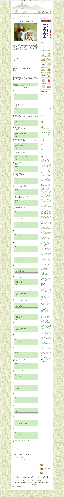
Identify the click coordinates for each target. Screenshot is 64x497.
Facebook (41, 217)
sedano (50, 329)
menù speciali (49, 262)
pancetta (50, 275)
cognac (49, 199)
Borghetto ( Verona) (48, 173)
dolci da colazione (21, 85)
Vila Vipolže (42, 353)
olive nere (42, 272)
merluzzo (47, 263)
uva (45, 350)
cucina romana (48, 207)
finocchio (44, 222)
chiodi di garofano (49, 192)
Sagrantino (49, 318)
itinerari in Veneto (47, 243)
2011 (42, 153)
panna (50, 277)
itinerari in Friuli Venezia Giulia (46, 239)
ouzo (50, 274)
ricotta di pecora (45, 313)
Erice (44, 216)
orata (50, 272)
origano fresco (46, 273)
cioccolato (48, 193)
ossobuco (42, 274)
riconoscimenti (48, 311)
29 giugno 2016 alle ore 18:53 (21, 359)
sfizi (43, 334)
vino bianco (49, 353)
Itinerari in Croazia (47, 236)
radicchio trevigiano (43, 307)
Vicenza (50, 351)
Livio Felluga (44, 252)
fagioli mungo (49, 218)
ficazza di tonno (49, 221)
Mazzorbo (49, 259)
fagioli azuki (47, 217)
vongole (41, 355)
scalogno (49, 325)
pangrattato (42, 277)
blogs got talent (47, 171)
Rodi (42, 315)
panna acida (44, 278)
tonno (45, 344)
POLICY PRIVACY (27, 16)
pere (50, 286)
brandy (44, 174)
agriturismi (50, 159)
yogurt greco (42, 356)
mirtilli (46, 264)
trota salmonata (44, 347)
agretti (47, 159)
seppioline (44, 332)
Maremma (43, 257)
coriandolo (49, 203)
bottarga (42, 174)
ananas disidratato (49, 162)
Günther (16, 404)
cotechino (46, 204)
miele (43, 264)
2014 (42, 149)
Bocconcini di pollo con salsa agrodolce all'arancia (46, 472)
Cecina (47, 188)
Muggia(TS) (42, 269)
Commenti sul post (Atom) (19, 457)
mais (45, 255)
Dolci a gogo (16, 322)
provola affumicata (43, 304)
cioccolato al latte (43, 194)
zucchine (42, 359)
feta (41, 221)
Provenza (47, 303)
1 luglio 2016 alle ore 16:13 (22, 434)
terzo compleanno (49, 342)
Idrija (47, 233)
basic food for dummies (46, 168)
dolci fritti (42, 214)
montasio (46, 266)
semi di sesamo (49, 330)
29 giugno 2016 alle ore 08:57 (22, 264)
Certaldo (42, 190)
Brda (50, 174)
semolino (42, 331)
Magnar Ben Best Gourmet (46, 254)
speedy (50, 337)
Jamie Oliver (42, 245)
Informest (46, 234)
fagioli (44, 217)
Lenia (15, 392)
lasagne (45, 248)
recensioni (43, 309)
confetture (46, 202)
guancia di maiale (49, 231)
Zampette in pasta (17, 346)
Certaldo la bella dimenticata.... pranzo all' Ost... (46, 138)
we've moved (47, 355)
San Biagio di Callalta (47, 322)
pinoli (49, 291)
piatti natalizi (47, 290)
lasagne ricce (48, 248)
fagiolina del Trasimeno (47, 219)
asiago (45, 164)
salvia (43, 322)
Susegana (49, 340)
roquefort (42, 317)
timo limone (48, 343)
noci (48, 270)
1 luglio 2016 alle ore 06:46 (22, 422)
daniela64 (16, 253)
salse (42, 320)
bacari (47, 166)
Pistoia (43, 293)
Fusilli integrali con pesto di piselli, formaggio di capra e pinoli (46, 469)
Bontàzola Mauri (43, 173)
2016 (42, 119)
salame (41, 319)
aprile (43, 143)
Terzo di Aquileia (42, 343)
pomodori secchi (49, 295)
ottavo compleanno (47, 274)
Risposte (16, 94)
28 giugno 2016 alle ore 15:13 (24, 196)
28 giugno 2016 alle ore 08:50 (20, 127)
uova (47, 349)
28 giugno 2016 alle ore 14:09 (26, 185)
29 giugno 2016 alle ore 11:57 (22, 287)
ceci (44, 188)
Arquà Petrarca (42, 164)
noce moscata (45, 270)
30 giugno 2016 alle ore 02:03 (22, 381)
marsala (41, 258)
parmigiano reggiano (48, 280)
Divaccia (41, 212)
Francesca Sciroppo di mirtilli (18, 207)
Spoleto (47, 338)
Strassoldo (46, 339)
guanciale (41, 232)
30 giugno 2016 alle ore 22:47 (23, 387)
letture (47, 251)
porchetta (46, 296)
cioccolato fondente (43, 195)
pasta (48, 281)
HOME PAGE (13, 16)
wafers (44, 355)
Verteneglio (47, 351)
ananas (44, 162)
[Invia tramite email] (27, 84)
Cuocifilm (44, 209)
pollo (44, 294)
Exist (50, 216)
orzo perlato (49, 273)
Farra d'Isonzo (44, 220)
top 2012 (49, 344)
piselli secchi (45, 292)
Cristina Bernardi (17, 370)
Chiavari (46, 192)
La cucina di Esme (17, 334)
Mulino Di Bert (46, 269)
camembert (42, 180)
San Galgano (44, 323)
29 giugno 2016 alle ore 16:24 (23, 96)
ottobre (43, 122)
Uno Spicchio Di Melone (18, 173)
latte (41, 249)
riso (49, 313)
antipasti (48, 163)
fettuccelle (45, 221)
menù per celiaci (45, 262)
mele (46, 261)
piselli (41, 292)
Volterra (50, 354)
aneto (44, 163)
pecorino (42, 284)
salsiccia (46, 320)
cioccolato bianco (48, 194)
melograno (49, 261)
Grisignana (44, 231)
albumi (47, 161)
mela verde (44, 260)
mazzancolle (45, 259)
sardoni (41, 325)
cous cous (49, 204)
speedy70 (16, 115)
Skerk (50, 335)
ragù (49, 307)
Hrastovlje (50, 232)
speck (47, 337)
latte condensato (45, 249)
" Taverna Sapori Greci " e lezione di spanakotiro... (46, 131)
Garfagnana (45, 228)
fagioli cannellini (45, 218)
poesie (50, 293)
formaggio (44, 224)
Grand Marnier (42, 230)
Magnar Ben (46, 253)
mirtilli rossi (49, 264)
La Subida (45, 247)
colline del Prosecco (49, 200)
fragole (48, 225)
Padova (44, 275)
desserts (42, 211)
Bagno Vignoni (47, 167)
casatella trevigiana (45, 185)
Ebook (49, 214)
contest (41, 203)
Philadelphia (42, 288)
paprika (46, 279)
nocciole (42, 270)
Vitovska (45, 354)
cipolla (49, 195)
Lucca (50, 252)
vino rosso (42, 354)
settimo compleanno (43, 333)
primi (42, 301)
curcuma (47, 209)
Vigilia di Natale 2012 (49, 352)
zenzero (45, 357)
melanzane (48, 260)
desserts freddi (48, 211)
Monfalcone (50, 265)
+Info (41, 0)
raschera (41, 308)
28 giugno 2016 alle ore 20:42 (23, 241)
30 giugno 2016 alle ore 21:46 (21, 404)
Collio (42, 201)
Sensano (50, 331)
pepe (50, 284)
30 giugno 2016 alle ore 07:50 (20, 392)
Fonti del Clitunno (49, 223)
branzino (47, 174)
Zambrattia (50, 356)
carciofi (43, 183)
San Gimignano (48, 323)
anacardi (42, 162)
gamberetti (49, 227)
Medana (41, 260)
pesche (41, 287)
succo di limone (45, 340)
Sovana (41, 337)
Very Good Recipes (48, 361)
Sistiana (48, 335)
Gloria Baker (16, 381)
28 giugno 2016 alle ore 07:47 (21, 101)
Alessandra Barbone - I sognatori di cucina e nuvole (21, 440)
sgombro (50, 334)
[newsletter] (46, 48)
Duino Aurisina (45, 214)
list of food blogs (43, 362)
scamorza (42, 326)
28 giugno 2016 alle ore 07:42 (22, 89)
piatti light (42, 290)
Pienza (46, 291)
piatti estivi (46, 288)
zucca (41, 358)
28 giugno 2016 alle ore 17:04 (26, 218)
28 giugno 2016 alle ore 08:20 (21, 115)
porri (41, 297)
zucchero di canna (49, 358)
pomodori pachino (43, 295)
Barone (50, 168)
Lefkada (49, 250)
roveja (48, 317)
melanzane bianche (43, 261)
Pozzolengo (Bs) (47, 298)
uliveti (44, 348)
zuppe (46, 359)
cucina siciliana (42, 208)
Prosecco (44, 303)
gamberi (42, 228)
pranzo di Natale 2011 (49, 299)
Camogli (49, 180)
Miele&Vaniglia (16, 89)
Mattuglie (42, 259)
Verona (44, 351)
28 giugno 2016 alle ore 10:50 (21, 151)
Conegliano (42, 202)
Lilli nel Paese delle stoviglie (18, 185)
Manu (15, 127)
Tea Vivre (20, 44)
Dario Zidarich (46, 210)
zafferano (46, 356)
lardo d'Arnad (42, 248)
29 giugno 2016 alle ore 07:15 (21, 253)
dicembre (43, 120)
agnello (44, 159)
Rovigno (50, 317)
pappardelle (42, 279)
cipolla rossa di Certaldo (43, 197)
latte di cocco (49, 249)
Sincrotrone (45, 335)
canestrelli (49, 181)
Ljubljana (47, 252)
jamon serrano (46, 245)
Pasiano (43, 281)
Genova (48, 228)
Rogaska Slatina (46, 315)
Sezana (47, 333)
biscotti (41, 171)
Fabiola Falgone (17, 287)
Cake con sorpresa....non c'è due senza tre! (47, 464)
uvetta (47, 350)
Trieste (44, 346)
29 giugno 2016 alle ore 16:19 (23, 133)
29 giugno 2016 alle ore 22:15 (23, 370)
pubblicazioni (42, 305)
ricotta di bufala (46, 312)
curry (49, 209)
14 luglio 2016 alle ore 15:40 (31, 440)
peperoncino (42, 285)
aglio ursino (42, 159)
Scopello (42, 327)
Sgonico (42, 335)
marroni (50, 257)
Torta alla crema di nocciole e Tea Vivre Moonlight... (46, 129)
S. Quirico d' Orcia (45, 318)
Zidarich (48, 357)
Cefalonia (50, 188)
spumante (50, 338)
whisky (50, 355)
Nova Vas (45, 271)
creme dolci (49, 206)
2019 (42, 115)
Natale (49, 269)
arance (47, 163)
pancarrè (46, 275)
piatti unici (42, 291)
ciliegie (42, 193)
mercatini (42, 263)
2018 (42, 116)
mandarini (50, 256)
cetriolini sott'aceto (48, 190)
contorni (45, 203)
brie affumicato (45, 175)
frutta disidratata (48, 226)
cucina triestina (48, 208)
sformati (47, 334)
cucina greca (43, 207)
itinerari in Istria (43, 240)
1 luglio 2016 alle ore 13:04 (22, 427)
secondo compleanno (46, 329)
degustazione (50, 210)
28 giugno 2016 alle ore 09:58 (20, 139)
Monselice (42, 266)
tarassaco (42, 341)
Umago (46, 348)
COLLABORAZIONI (17, 16)
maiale (49, 254)
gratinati (41, 231)
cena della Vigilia (43, 189)
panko (48, 277)
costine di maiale (42, 204)
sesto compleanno (49, 332)
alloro (49, 161)
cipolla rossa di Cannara (47, 196)
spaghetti (44, 337)
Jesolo (49, 245)
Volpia (47, 354)
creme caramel (45, 206)
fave (49, 220)
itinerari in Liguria (46, 241)
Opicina (48, 272)
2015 (42, 148)
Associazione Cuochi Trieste (44, 165)
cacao (45, 178)
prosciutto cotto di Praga (45, 302)
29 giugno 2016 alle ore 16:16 (23, 236)
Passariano (45, 281)
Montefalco (49, 266)
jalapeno (50, 244)
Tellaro (48, 341)
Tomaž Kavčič (42, 344)
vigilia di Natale (44, 352)
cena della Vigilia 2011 (49, 189)
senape (46, 331)
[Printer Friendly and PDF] (15, 84)
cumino (41, 209)
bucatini (45, 176)
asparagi (49, 164)
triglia (48, 346)
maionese (42, 255)
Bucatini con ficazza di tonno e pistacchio (46, 133)
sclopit (50, 326)
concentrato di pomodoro (47, 201)
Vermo (42, 351)
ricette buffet (46, 310)
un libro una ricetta (43, 349)
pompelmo (43, 296)
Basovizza (46, 169)
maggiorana (42, 253)
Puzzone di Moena (47, 305)
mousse (49, 267)
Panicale (45, 277)
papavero (49, 278)
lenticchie (42, 251)
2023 (42, 111)
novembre (43, 121)
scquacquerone (46, 327)
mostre (45, 267)
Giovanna (16, 359)
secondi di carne (44, 328)
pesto (44, 287)
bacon (44, 167)
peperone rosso (43, 286)
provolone (47, 304)
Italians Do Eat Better (17, 196)
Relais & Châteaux (42, 310)
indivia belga (42, 234)
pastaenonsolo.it (17, 241)
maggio (43, 142)
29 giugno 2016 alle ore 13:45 (23, 334)
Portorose (49, 297)
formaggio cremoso (49, 224)
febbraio (43, 145)
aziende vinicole (44, 166)
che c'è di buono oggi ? (44, 191)
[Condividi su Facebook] (29, 84)
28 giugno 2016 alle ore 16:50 (26, 207)
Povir (44, 298)
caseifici (50, 185)
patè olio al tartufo (47, 283)
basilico (41, 169)
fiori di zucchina (44, 223)
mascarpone (45, 258)
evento (47, 216)
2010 (42, 154)
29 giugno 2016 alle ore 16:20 (23, 121)
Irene (15, 139)
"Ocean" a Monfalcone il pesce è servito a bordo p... (46, 134)
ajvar (45, 160)
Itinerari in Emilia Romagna (44, 237)
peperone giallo (48, 285)
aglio (49, 158)
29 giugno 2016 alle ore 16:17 (23, 213)
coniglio (49, 202)
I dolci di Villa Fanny (43, 233)
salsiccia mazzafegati (45, 321)
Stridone (48, 339)
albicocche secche (43, 161)
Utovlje (43, 350)
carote (46, 184)
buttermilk (42, 177)
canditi (45, 181)
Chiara (17, 96)
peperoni (47, 286)
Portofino (45, 297)
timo (45, 343)
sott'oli (49, 336)
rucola (42, 318)
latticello (42, 250)
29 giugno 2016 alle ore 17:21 (23, 353)
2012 (42, 152)
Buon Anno (48, 176)
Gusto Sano (46, 232)
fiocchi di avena (47, 222)
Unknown (16, 101)
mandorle (43, 256)
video (41, 352)
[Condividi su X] (28, 84)
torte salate (43, 345)
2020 (42, 114)
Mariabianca (16, 264)
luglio (43, 126)
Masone (49, 258)
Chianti (50, 191)
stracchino (42, 339)
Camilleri (46, 180)
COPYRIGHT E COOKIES (22, 16)
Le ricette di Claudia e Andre (18, 218)
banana (50, 167)
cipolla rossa (42, 196)
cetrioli (44, 190)
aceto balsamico (42, 158)
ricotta (42, 312)
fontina (41, 224)
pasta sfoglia (48, 282)
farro (47, 220)
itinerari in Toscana (43, 242)
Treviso (41, 346)
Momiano (47, 265)
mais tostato (48, 255)
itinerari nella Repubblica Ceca (44, 244)
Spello (42, 338)
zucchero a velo (44, 358)
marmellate (46, 257)
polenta (42, 294)
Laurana (46, 250)
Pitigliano (45, 293)
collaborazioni (17, 85)
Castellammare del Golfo (48, 186)
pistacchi (49, 292)
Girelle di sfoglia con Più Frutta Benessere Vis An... (46, 136)
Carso (49, 184)
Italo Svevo (42, 236)
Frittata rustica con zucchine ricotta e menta (46, 140)
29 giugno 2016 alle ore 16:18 (23, 179)
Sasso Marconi (45, 325)
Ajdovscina (42, 160)
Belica (44, 170)
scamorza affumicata (46, 326)
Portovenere (42, 298)
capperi (41, 182)
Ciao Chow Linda (17, 229)
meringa (44, 263)
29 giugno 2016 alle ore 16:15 (23, 259)
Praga (50, 298)
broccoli (49, 175)
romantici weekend (47, 316)
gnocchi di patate (46, 229)
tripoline (50, 346)
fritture (44, 226)
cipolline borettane (49, 197)
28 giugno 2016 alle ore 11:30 (19, 162)
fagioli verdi (42, 219)
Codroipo (46, 199)
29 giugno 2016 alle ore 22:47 (23, 376)
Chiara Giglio (42, 192)
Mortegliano (42, 267)
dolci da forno (47, 213)
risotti (44, 314)
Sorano (47, 336)
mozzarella (42, 268)
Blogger (36, 488)
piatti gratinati (46, 289)
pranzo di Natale (43, 299)
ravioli (45, 308)
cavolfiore (46, 187)
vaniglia (50, 350)
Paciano (41, 275)
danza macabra (42, 210)
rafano (47, 307)
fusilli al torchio (45, 227)
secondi (50, 327)
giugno (43, 127)
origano (42, 273)
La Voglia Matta (49, 247)
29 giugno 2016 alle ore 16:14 (23, 305)
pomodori (42, 294)
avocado (50, 165)
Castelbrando (42, 186)
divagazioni (45, 212)
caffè (45, 179)
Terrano (44, 342)
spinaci (44, 338)
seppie (41, 332)
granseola (49, 230)
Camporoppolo (42, 181)
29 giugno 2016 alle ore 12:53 (22, 322)
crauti (44, 205)
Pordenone (49, 296)
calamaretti (49, 179)
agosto (43, 125)
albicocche (49, 160)
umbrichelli (49, 348)
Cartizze (41, 185)
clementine (44, 198)
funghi (41, 227)
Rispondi (16, 99)
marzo (43, 144)
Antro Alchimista (17, 427)
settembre (43, 123)
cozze (41, 205)
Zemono (42, 357)
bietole (47, 170)
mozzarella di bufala (47, 268)
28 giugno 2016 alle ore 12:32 (25, 173)
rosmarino (45, 317)
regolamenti (49, 309)
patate (42, 283)
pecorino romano (46, 284)
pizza (47, 293)
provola (49, 303)
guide (43, 232)
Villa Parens (45, 353)
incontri (50, 233)
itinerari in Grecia (47, 239)
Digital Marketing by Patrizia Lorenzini (17, 486)
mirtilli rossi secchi (43, 265)
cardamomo (46, 183)
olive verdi (46, 272)
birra (49, 170)
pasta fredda (44, 282)
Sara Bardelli (34, 484)
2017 (42, 117)
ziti (50, 357)
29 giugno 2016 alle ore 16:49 (24, 346)
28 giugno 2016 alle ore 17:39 (23, 229)
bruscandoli (42, 176)
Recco (49, 308)
